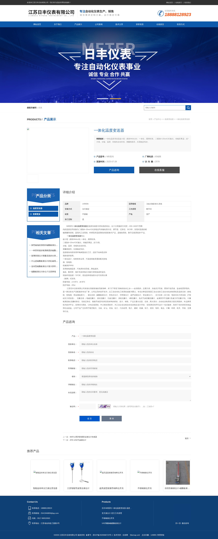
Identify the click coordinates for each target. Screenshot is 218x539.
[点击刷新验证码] (104, 406)
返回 (186, 438)
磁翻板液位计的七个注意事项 (43, 272)
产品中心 (157, 119)
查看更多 (36, 214)
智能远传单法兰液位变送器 (35, 488)
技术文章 (119, 24)
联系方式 (181, 24)
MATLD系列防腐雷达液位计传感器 (83, 437)
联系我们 (187, 3)
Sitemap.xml (135, 535)
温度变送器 (169, 119)
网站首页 (169, 3)
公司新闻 (99, 24)
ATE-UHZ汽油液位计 (78, 440)
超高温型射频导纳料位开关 (101, 488)
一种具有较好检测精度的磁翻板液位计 (44, 250)
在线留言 (178, 3)
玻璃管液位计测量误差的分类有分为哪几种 (44, 256)
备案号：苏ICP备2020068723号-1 (99, 535)
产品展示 (78, 24)
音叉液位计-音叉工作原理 (112, 513)
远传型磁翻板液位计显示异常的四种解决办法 (44, 266)
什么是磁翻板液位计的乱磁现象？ (44, 261)
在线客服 (159, 170)
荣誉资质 (140, 24)
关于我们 (58, 24)
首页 (150, 119)
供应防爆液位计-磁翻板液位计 (167, 488)
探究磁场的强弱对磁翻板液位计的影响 (44, 245)
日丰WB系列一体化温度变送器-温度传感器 (117, 508)
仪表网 (125, 535)
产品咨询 (114, 170)
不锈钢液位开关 (134, 488)
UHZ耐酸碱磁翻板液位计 (111, 523)
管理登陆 (160, 535)
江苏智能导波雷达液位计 (68, 488)
